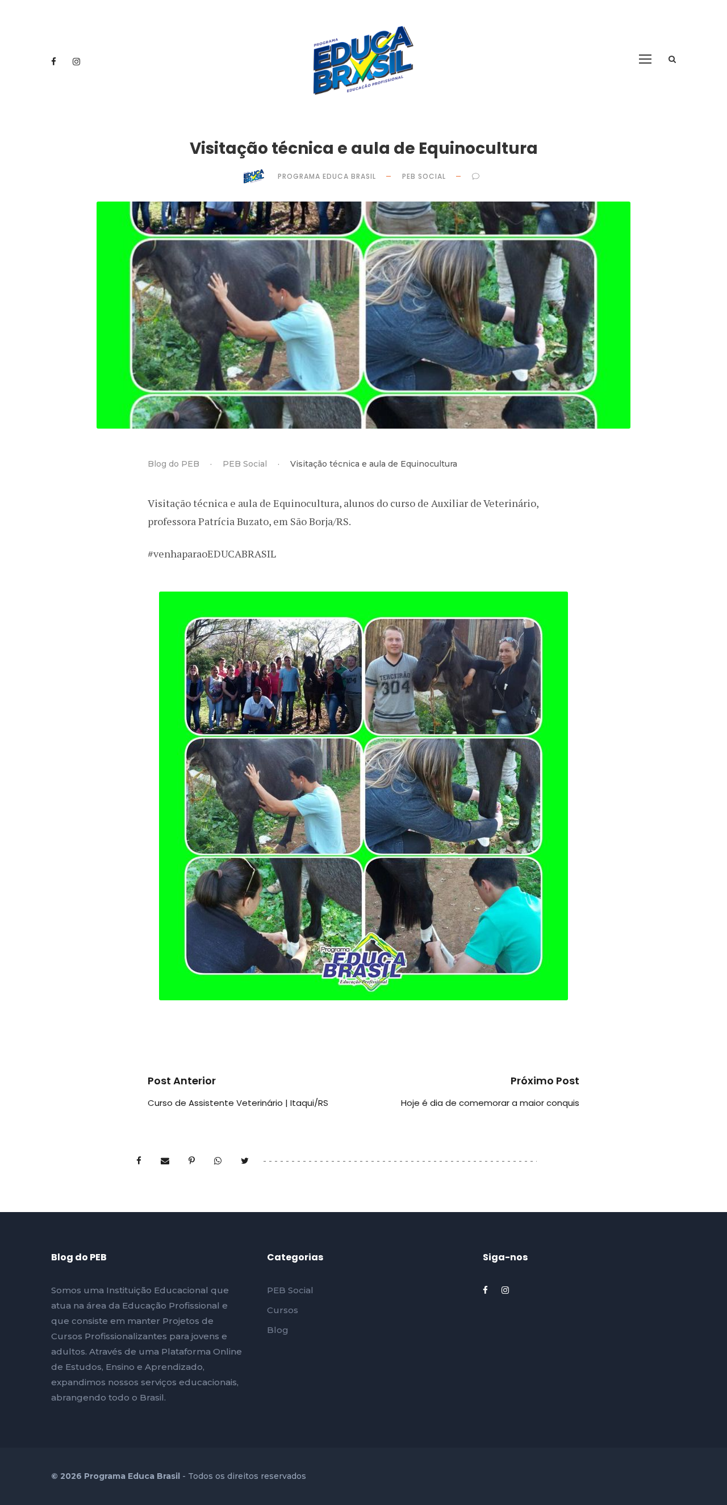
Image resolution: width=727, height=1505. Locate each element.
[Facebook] (55, 61)
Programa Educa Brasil (328, 176)
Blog (278, 1329)
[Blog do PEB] (363, 59)
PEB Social (425, 176)
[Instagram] (76, 61)
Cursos (282, 1310)
